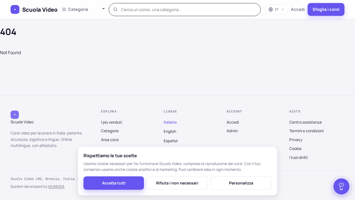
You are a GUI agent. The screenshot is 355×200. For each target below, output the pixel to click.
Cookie (295, 148)
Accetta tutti (114, 183)
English (170, 131)
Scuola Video (40, 9)
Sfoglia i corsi (326, 9)
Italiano (170, 122)
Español (171, 140)
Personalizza (241, 183)
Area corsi (110, 139)
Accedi (298, 9)
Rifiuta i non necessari (177, 183)
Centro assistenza (305, 122)
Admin (232, 130)
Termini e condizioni (306, 130)
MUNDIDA (56, 186)
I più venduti (111, 122)
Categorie (110, 130)
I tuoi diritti (298, 157)
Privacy (296, 139)
